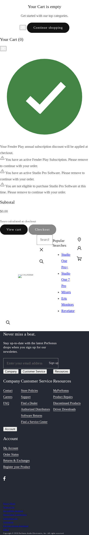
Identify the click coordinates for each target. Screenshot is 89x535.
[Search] (8, 322)
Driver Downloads (64, 409)
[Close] (23, 27)
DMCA (6, 530)
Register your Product (16, 467)
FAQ (6, 403)
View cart (13, 229)
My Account (10, 448)
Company (11, 371)
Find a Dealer (29, 403)
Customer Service (34, 371)
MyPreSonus (61, 390)
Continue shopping (48, 27)
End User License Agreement (15, 526)
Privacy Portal (9, 504)
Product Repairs (63, 397)
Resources (61, 371)
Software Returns (31, 415)
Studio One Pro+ (65, 261)
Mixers (66, 292)
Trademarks (8, 522)
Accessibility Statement (13, 511)
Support (26, 397)
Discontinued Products (67, 403)
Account (10, 429)
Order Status (11, 454)
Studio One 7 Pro (65, 280)
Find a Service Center (34, 422)
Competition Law (10, 519)
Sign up (53, 363)
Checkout (42, 229)
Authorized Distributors (35, 409)
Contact (8, 390)
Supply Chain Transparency (15, 515)
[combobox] (44, 240)
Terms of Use (8, 507)
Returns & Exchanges (16, 460)
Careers (7, 397)
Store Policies (29, 390)
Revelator (68, 311)
